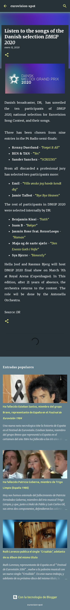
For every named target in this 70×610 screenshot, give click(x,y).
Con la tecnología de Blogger (37, 597)
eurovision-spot (22, 6)
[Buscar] (65, 5)
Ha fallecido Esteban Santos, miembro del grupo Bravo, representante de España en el (32, 412)
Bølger (31, 225)
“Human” (19, 237)
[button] (6, 55)
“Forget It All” (50, 147)
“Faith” (44, 219)
